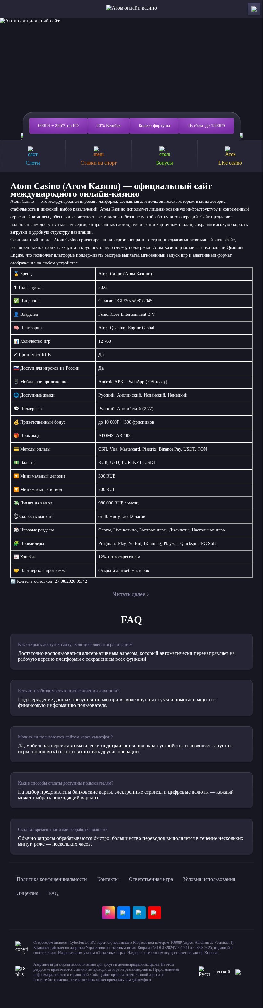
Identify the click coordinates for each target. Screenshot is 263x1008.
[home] (131, 9)
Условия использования (209, 879)
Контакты (108, 879)
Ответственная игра (151, 879)
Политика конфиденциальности (52, 879)
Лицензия (27, 893)
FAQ (53, 893)
